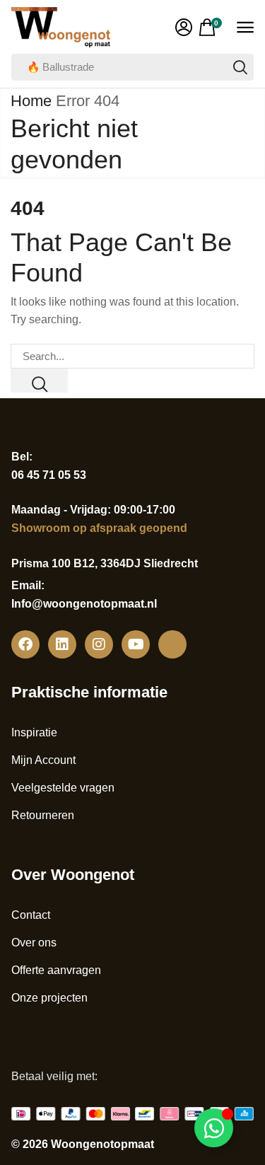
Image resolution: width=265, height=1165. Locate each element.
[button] (183, 27)
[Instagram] (99, 644)
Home (31, 101)
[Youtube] (136, 644)
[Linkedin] (62, 644)
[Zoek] (240, 67)
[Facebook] (25, 644)
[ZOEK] (39, 381)
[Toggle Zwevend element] (213, 1127)
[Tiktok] (172, 644)
